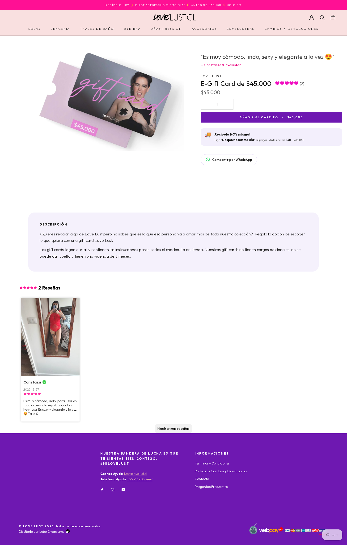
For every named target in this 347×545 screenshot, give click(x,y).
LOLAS (34, 28)
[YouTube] (123, 489)
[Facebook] (102, 489)
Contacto (202, 479)
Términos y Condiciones (212, 463)
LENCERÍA (60, 28)
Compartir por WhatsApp (232, 159)
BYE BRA (132, 28)
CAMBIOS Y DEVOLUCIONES (291, 28)
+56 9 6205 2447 (139, 479)
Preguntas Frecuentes (211, 487)
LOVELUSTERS (240, 28)
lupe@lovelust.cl (135, 474)
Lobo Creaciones (51, 531)
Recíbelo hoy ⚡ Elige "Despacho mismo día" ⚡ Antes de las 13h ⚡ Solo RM (173, 5)
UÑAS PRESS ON (166, 28)
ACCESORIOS (204, 28)
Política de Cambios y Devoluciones (221, 471)
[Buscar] (322, 17)
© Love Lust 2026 (36, 526)
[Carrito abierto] (333, 17)
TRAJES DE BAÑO (97, 28)
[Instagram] (112, 489)
